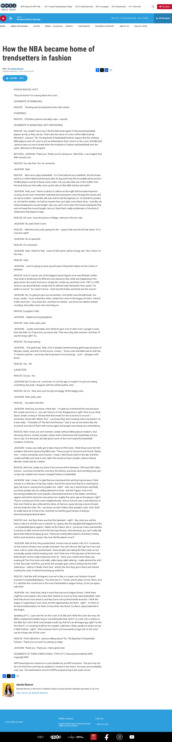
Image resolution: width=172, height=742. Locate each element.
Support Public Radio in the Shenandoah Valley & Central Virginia (75, 725)
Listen (36, 26)
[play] (3, 18)
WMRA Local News (66, 719)
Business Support (104, 26)
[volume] (11, 18)
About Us (124, 26)
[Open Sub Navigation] (7, 26)
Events (69, 26)
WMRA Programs (19, 26)
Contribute (84, 26)
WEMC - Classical (54, 26)
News (2, 26)
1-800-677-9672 (102, 724)
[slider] (14, 18)
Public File (99, 719)
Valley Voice (140, 26)
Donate (165, 6)
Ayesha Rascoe (16, 69)
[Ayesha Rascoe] (8, 690)
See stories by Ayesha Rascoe (32, 692)
